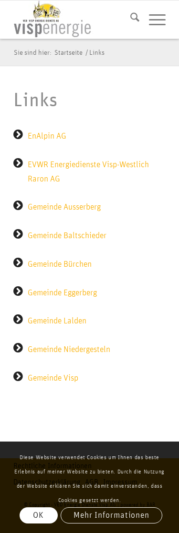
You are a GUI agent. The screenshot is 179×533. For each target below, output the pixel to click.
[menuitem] (130, 19)
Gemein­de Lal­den (57, 321)
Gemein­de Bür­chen (60, 264)
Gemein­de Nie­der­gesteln (69, 349)
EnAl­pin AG (47, 136)
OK (38, 515)
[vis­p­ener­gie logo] (74, 19)
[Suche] (130, 19)
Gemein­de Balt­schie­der (67, 235)
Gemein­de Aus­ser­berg (64, 207)
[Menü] (152, 19)
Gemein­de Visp (53, 378)
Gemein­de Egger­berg (62, 293)
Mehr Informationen (111, 515)
